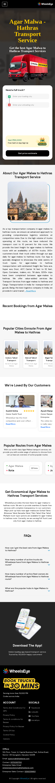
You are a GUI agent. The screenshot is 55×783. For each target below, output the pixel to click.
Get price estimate (27, 153)
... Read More (30, 291)
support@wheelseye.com (18, 758)
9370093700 (16, 762)
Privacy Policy (9, 715)
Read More (10, 424)
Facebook (35, 708)
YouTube (35, 716)
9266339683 (30, 771)
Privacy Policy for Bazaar (13, 726)
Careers (6, 739)
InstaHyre (35, 720)
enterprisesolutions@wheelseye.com (18, 768)
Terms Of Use (9, 730)
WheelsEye (24, 778)
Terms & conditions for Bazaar (13, 720)
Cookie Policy (9, 735)
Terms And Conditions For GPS (14, 709)
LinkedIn (34, 712)
